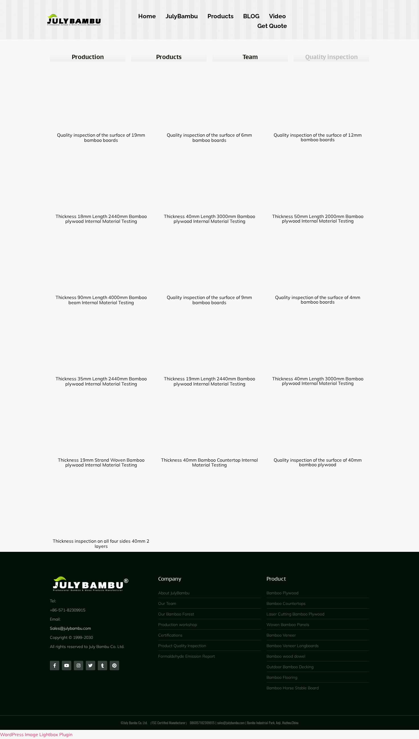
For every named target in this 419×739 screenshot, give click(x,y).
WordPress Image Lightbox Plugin (36, 734)
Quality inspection (331, 57)
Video (277, 16)
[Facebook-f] (54, 665)
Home (147, 16)
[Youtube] (66, 665)
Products (220, 16)
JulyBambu (182, 16)
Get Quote (272, 25)
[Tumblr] (102, 665)
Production (88, 57)
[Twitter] (90, 665)
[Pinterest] (114, 665)
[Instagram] (78, 665)
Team (250, 57)
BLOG (251, 16)
